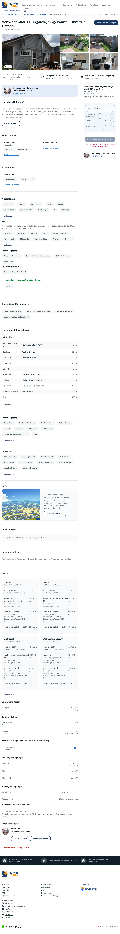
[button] (31, 52)
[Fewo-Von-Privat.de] (99, 889)
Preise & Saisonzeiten (107, 129)
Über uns (6, 887)
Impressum (46, 887)
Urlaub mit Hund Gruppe (15, 906)
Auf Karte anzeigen (56, 514)
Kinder (88, 120)
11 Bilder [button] (8, 67)
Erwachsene (90, 114)
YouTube (8, 909)
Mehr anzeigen (11, 123)
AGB (43, 890)
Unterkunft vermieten (12, 10)
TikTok (7, 917)
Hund (88, 124)
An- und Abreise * (94, 108)
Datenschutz (46, 893)
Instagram (9, 912)
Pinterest (9, 915)
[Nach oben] (114, 928)
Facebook (9, 903)
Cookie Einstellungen (50, 896)
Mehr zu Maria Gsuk (19, 94)
